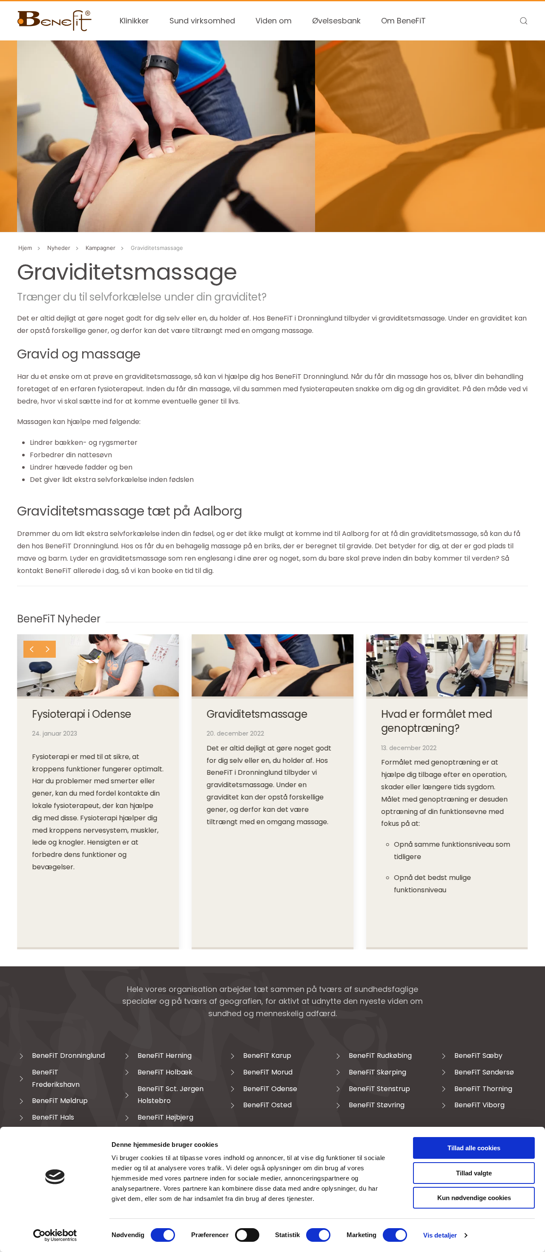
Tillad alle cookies (473, 1148)
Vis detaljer (440, 1235)
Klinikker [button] (134, 20)
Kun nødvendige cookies (474, 1197)
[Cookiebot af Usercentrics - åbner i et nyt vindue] (55, 1235)
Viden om (273, 20)
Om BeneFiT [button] (403, 20)
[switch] (247, 1235)
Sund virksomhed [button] (202, 20)
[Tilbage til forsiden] (54, 21)
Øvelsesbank (336, 20)
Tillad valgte (474, 1173)
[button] (523, 21)
